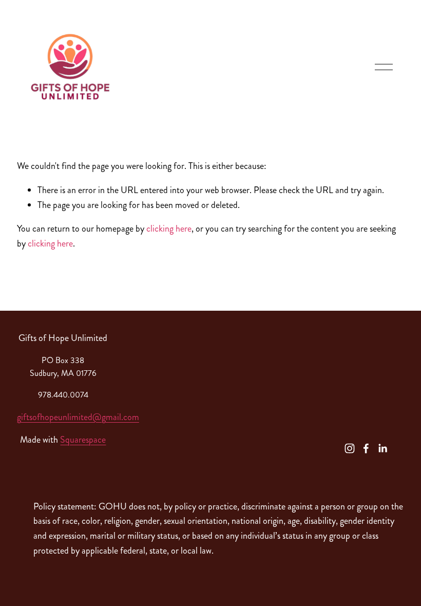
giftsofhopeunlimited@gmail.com (78, 417)
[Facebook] (366, 448)
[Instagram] (350, 448)
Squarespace (83, 439)
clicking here (169, 228)
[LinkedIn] (382, 448)
